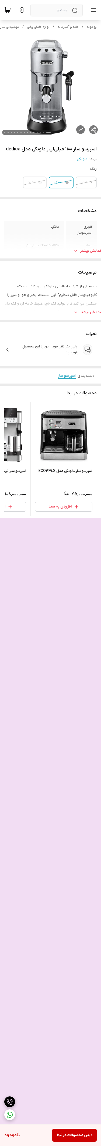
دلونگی (82, 159)
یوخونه (91, 27)
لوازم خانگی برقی (38, 27)
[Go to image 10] (17, 132)
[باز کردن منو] (92, 10)
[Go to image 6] (30, 132)
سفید (32, 182)
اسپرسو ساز (67, 375)
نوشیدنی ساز (9, 27)
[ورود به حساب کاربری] (22, 10)
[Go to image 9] (21, 132)
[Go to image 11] (14, 132)
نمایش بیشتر (90, 250)
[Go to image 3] (40, 132)
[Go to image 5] (33, 132)
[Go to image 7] (27, 132)
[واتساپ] (9, 1114)
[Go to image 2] (43, 132)
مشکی (58, 182)
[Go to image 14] (4, 132)
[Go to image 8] (24, 132)
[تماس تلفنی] (9, 1101)
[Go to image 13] (8, 132)
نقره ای (86, 182)
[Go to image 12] (11, 132)
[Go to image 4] (37, 132)
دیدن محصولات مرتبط (74, 1135)
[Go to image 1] (48, 132)
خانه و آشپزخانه (68, 27)
